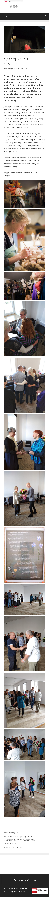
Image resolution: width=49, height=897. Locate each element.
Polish (9, 1)
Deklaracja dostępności (25, 880)
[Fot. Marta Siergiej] (24, 194)
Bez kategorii (12, 832)
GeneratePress (21, 891)
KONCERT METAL (14, 847)
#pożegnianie (25, 836)
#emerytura (12, 836)
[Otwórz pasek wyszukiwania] (45, 16)
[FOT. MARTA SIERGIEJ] (24, 194)
